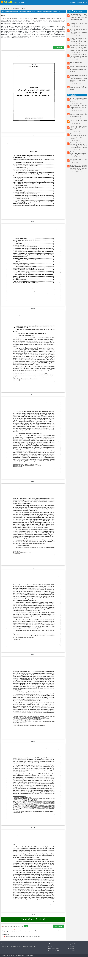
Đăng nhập (73, 2)
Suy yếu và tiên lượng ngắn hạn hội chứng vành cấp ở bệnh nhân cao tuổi (78, 87)
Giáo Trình (72, 950)
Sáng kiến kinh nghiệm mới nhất (26, 955)
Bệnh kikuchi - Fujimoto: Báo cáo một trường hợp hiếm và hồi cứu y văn (78, 128)
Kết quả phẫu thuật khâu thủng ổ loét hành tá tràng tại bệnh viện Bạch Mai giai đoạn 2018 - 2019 (78, 40)
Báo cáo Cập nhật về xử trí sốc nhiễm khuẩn (78, 160)
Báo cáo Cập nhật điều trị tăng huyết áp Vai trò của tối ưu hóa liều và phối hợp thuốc (78, 56)
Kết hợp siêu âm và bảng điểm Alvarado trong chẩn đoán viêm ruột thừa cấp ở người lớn (78, 107)
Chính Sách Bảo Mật (53, 950)
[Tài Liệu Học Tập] (9, 2)
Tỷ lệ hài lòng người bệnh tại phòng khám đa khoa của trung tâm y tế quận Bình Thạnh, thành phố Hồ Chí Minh (78, 32)
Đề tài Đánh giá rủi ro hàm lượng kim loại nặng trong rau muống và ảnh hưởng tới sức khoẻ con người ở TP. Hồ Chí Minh (78, 167)
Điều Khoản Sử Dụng (53, 948)
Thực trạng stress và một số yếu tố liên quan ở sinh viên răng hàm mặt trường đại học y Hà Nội (78, 153)
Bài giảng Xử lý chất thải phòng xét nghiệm (78, 24)
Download (58, 47)
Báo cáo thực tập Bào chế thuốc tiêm (78, 121)
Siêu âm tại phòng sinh (76, 62)
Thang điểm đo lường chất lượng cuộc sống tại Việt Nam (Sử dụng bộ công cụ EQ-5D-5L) (78, 114)
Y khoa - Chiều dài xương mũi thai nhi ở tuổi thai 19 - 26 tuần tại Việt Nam (78, 100)
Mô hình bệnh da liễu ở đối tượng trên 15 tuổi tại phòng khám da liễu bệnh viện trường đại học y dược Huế (78, 69)
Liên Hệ (85, 2)
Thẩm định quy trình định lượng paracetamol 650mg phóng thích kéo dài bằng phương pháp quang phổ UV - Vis (78, 136)
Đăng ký (80, 2)
